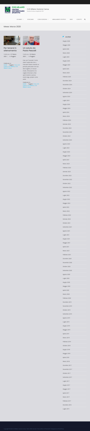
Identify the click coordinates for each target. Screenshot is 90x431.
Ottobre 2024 (66, 88)
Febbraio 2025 (67, 77)
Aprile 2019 (66, 334)
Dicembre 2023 (67, 128)
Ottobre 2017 (66, 373)
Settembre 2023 (67, 140)
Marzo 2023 (66, 163)
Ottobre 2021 (66, 223)
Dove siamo (30, 19)
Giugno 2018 (66, 349)
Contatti (79, 19)
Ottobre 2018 (66, 345)
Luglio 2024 (66, 100)
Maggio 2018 (66, 353)
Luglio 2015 (66, 409)
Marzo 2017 (66, 397)
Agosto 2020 (66, 274)
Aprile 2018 (66, 357)
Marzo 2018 (66, 361)
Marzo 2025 (66, 73)
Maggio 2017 (66, 389)
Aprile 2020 (66, 290)
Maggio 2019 (66, 330)
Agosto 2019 (66, 318)
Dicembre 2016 (67, 405)
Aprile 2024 (66, 112)
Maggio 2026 (66, 45)
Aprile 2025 (66, 69)
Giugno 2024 (66, 104)
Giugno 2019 (66, 326)
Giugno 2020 (66, 282)
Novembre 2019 (67, 306)
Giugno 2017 (66, 385)
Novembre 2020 (67, 262)
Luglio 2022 (66, 195)
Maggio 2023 (66, 156)
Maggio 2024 (66, 108)
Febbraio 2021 (67, 254)
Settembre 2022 (67, 187)
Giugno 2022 (66, 199)
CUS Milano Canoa (11, 67)
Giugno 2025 (66, 61)
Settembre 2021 (67, 227)
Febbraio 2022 (67, 215)
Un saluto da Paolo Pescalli (29, 49)
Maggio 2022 (66, 203)
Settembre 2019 (67, 314)
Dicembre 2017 (67, 365)
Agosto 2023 (66, 144)
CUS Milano (11, 66)
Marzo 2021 (66, 250)
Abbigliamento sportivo (59, 19)
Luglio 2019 (66, 322)
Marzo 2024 (66, 116)
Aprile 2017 (66, 393)
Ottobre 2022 (66, 183)
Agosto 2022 (66, 191)
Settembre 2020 (67, 270)
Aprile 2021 (66, 247)
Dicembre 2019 (67, 302)
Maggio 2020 (66, 286)
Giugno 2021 (66, 239)
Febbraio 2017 (67, 401)
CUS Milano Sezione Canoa (38, 9)
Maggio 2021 (66, 243)
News (71, 19)
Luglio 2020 (66, 278)
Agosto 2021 (66, 231)
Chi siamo (19, 19)
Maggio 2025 (66, 65)
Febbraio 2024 (67, 120)
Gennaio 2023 (67, 171)
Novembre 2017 (67, 369)
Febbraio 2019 (67, 341)
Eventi (5, 65)
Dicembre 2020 (67, 258)
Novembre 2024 (67, 84)
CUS (15, 65)
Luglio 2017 (66, 381)
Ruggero (13, 56)
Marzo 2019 (66, 337)
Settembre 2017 (67, 377)
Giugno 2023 (66, 152)
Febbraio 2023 (67, 167)
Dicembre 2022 (67, 175)
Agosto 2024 (66, 96)
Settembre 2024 (67, 92)
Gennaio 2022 (67, 219)
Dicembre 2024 (67, 80)
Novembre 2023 (67, 132)
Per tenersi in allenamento (10, 49)
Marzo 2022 (66, 211)
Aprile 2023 (66, 160)
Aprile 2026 (66, 49)
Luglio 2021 (66, 235)
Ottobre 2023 (66, 136)
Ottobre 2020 (66, 266)
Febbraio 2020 (67, 298)
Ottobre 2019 (66, 310)
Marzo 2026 (66, 53)
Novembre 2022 (67, 179)
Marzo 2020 (66, 294)
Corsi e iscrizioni (42, 19)
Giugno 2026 (66, 41)
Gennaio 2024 (67, 124)
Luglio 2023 (66, 148)
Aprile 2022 (66, 207)
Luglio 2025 (66, 57)
